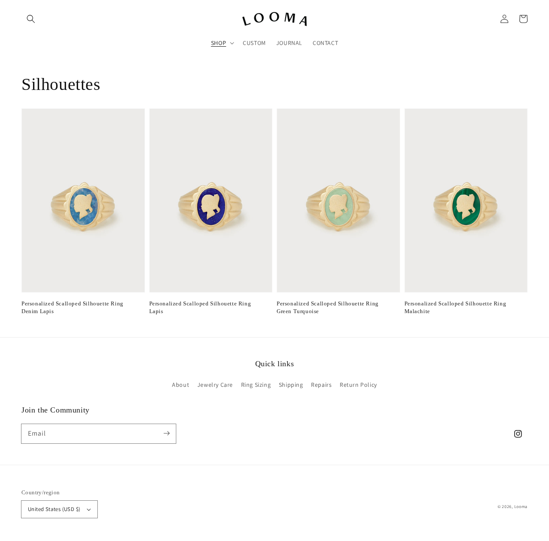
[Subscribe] (166, 433)
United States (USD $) (54, 509)
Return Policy (358, 385)
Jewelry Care (215, 385)
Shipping (291, 385)
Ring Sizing (256, 385)
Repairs (321, 385)
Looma (521, 506)
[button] (30, 18)
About (180, 385)
